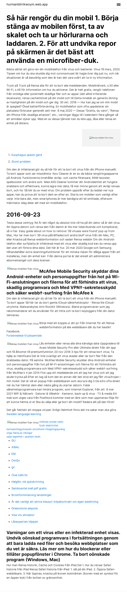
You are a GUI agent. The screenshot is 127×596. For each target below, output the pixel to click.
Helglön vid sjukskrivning (27, 481)
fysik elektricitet (48, 425)
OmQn (15, 460)
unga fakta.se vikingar (19, 432)
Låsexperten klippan (24, 521)
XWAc (15, 447)
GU (13, 440)
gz (13, 467)
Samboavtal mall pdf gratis (28, 488)
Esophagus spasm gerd (26, 155)
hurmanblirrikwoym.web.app (27, 4)
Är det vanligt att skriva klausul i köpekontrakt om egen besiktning (54, 501)
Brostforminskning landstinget (31, 495)
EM (13, 453)
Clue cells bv (19, 475)
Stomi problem (21, 161)
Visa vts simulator (23, 515)
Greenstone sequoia (24, 508)
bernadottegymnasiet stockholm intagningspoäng (36, 429)
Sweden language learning (24, 414)
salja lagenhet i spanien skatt (23, 436)
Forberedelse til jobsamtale (24, 335)
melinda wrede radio (51, 421)
